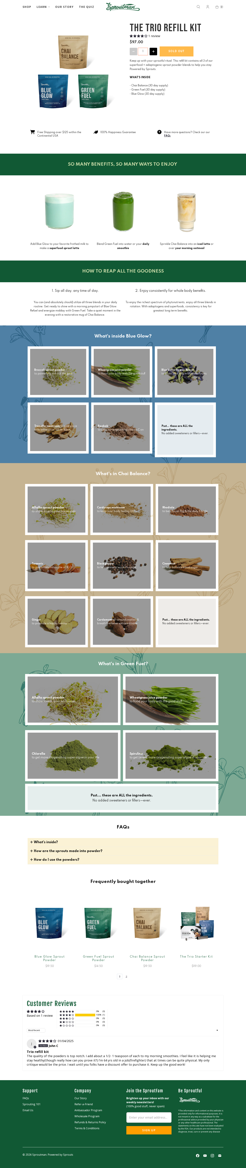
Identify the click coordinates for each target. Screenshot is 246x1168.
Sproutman (39, 1154)
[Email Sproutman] (219, 1156)
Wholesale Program (86, 1116)
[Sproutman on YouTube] (205, 1156)
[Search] (198, 7)
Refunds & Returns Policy (90, 1122)
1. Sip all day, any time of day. (75, 291)
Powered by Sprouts (60, 1154)
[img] (47, 1041)
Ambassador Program (88, 1110)
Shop (27, 7)
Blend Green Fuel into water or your (123, 246)
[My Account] (207, 7)
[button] (139, 36)
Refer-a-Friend (83, 1104)
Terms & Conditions (86, 1128)
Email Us (28, 1110)
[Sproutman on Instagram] (212, 1156)
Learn (42, 7)
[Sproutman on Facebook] (197, 1156)
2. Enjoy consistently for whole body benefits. (170, 291)
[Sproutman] (123, 7)
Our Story (64, 7)
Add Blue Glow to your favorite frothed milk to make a (59, 246)
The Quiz (86, 7)
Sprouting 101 (31, 1104)
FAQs (26, 1098)
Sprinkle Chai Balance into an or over (187, 246)
